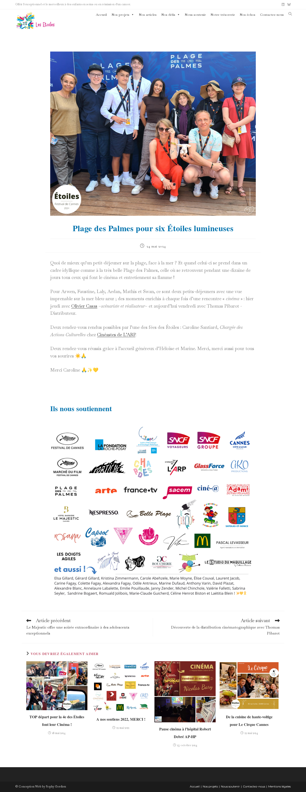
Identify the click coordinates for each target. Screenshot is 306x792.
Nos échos (247, 14)
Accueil (101, 14)
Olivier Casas (84, 306)
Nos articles (148, 14)
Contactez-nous (272, 14)
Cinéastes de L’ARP (116, 335)
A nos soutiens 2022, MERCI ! (120, 719)
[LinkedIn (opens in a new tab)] (283, 4)
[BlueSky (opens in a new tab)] (288, 4)
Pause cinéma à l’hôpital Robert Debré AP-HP (185, 732)
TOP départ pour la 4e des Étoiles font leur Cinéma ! (56, 720)
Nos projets (120, 14)
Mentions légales (279, 786)
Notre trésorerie (223, 14)
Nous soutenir (195, 14)
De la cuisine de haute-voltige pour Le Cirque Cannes (249, 720)
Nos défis (168, 14)
